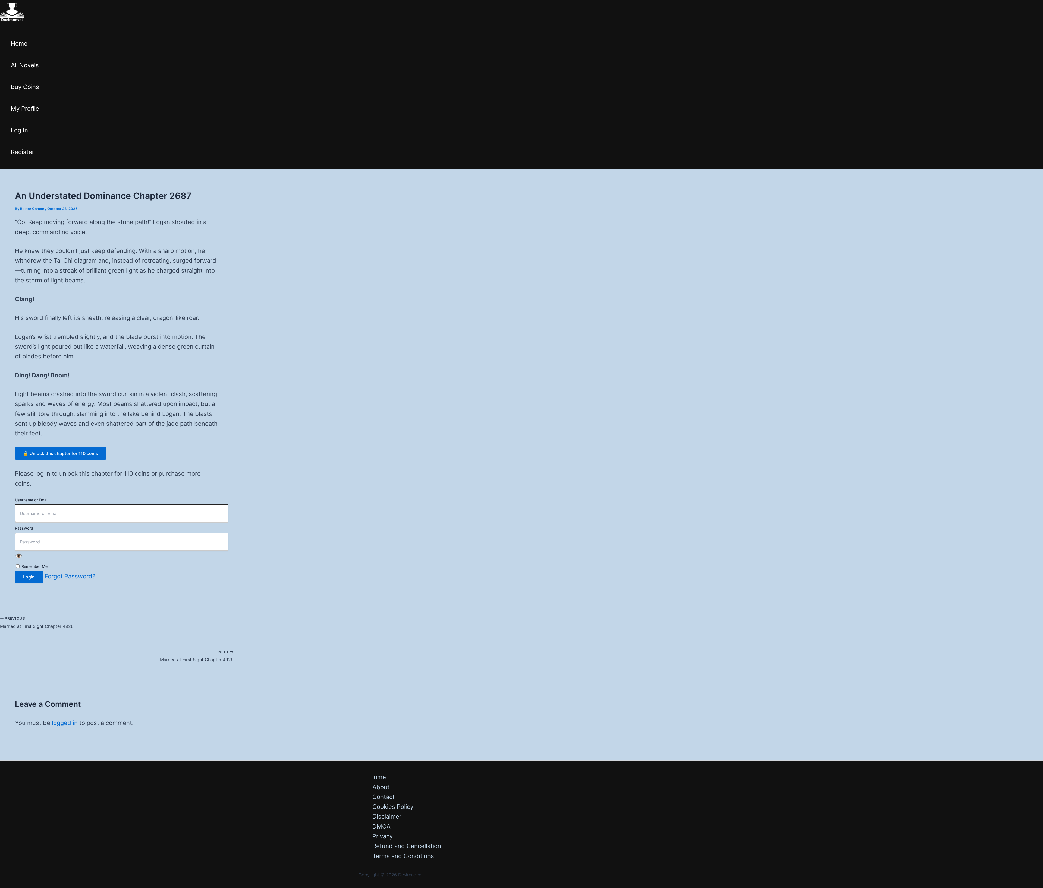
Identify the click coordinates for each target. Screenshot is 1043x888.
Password (24, 528)
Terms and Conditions (403, 856)
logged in (65, 722)
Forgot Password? (70, 576)
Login (29, 577)
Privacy (382, 836)
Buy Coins (25, 86)
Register (22, 151)
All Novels (25, 65)
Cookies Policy (392, 806)
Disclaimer (386, 816)
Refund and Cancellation (406, 845)
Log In (19, 130)
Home (19, 43)
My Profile (25, 108)
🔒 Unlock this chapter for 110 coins (60, 453)
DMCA (381, 826)
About (380, 787)
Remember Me (34, 566)
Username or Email (31, 500)
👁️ (18, 555)
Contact (383, 796)
